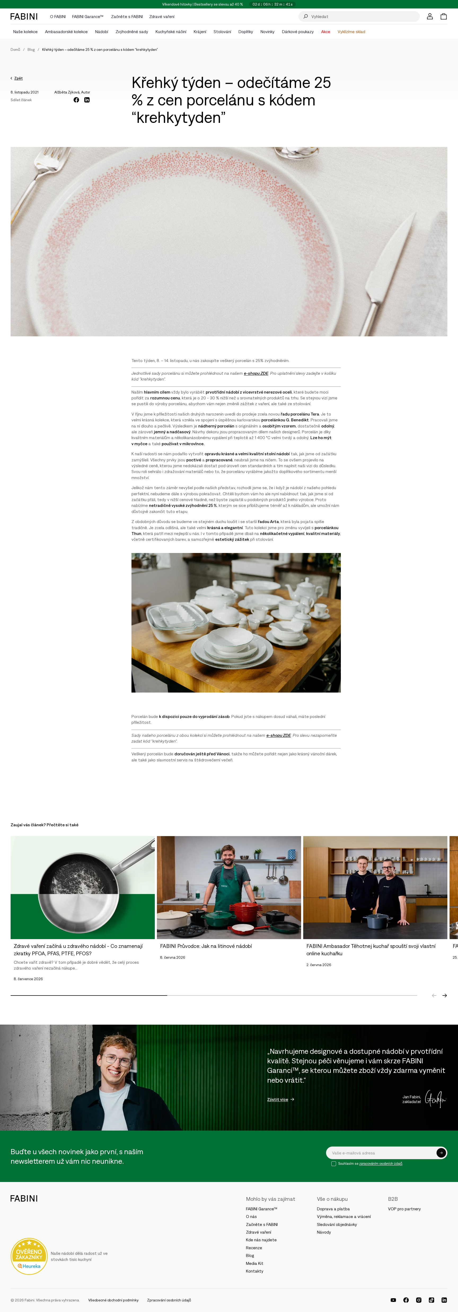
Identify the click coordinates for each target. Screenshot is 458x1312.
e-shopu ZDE (256, 373)
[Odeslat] (441, 1153)
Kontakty (254, 1271)
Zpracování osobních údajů (169, 1300)
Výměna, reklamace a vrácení (344, 1216)
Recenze (254, 1247)
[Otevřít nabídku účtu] (430, 16)
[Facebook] (406, 1300)
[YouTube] (393, 1300)
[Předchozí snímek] (434, 995)
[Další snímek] (444, 995)
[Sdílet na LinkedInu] (87, 100)
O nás (251, 1216)
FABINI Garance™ (262, 1208)
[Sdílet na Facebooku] (76, 100)
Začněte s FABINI (262, 1224)
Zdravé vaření (258, 1232)
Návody (324, 1232)
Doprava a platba (333, 1208)
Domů (15, 49)
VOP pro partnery (404, 1208)
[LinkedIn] (444, 1300)
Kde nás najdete (261, 1239)
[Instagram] (419, 1300)
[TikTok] (431, 1300)
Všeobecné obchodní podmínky (113, 1300)
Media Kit (254, 1263)
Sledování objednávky (337, 1224)
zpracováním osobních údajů (380, 1164)
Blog (31, 49)
